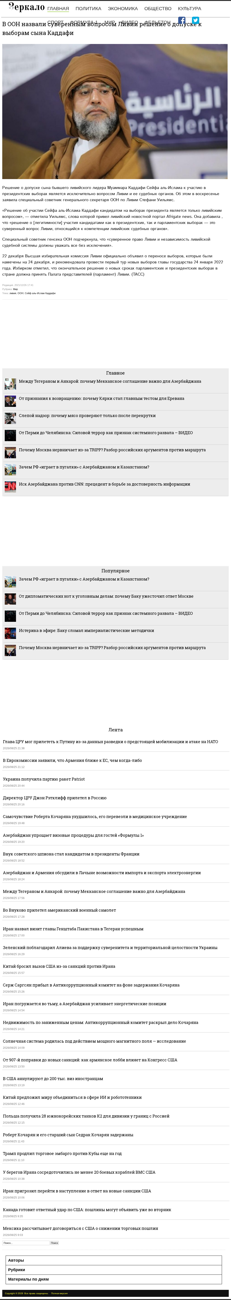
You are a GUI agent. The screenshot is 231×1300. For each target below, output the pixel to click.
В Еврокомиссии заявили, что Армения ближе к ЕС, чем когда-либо (72, 760)
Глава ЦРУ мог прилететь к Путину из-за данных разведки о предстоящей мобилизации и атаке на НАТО (110, 741)
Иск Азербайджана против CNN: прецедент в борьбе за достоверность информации (104, 484)
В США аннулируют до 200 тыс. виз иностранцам (53, 1078)
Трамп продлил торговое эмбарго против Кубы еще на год (62, 1153)
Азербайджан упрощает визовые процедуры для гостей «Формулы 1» (73, 835)
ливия (12, 293)
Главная (58, 8)
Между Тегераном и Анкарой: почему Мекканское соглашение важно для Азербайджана (110, 381)
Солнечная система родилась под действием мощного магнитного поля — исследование (94, 1041)
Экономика (123, 8)
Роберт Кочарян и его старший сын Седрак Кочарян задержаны (68, 1134)
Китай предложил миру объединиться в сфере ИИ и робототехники (72, 1097)
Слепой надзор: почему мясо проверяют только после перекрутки (87, 415)
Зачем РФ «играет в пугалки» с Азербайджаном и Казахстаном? (84, 467)
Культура (189, 8)
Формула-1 (84, 22)
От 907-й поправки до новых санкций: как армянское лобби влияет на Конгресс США (90, 1060)
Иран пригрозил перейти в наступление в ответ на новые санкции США (77, 1191)
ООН (20, 293)
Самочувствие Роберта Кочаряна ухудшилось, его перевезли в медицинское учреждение (95, 816)
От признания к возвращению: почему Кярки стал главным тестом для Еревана (101, 398)
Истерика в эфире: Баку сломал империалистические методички (86, 630)
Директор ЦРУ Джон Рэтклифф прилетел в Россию (55, 797)
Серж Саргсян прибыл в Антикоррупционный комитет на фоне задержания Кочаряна (91, 985)
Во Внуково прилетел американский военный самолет (59, 910)
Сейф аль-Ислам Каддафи (40, 293)
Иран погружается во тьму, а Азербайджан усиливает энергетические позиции (84, 1003)
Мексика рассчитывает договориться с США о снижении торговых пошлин (80, 1228)
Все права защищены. (36, 1293)
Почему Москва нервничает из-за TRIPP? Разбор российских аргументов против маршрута (112, 449)
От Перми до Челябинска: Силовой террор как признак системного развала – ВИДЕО (106, 432)
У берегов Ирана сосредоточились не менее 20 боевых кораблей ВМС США (79, 1172)
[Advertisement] (115, 333)
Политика (88, 8)
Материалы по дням (28, 1279)
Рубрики (16, 1270)
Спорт (55, 22)
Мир (109, 22)
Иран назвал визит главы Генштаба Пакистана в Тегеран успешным (73, 928)
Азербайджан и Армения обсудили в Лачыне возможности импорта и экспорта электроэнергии (102, 872)
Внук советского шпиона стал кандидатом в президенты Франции (71, 854)
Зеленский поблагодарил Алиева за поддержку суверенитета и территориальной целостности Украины (110, 947)
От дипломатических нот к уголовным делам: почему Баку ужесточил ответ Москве (106, 596)
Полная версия (59, 1293)
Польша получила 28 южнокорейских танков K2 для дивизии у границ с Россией (86, 1116)
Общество (157, 8)
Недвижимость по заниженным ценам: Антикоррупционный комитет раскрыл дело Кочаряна (100, 1022)
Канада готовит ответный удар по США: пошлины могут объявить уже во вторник (87, 1209)
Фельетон (158, 22)
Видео (130, 22)
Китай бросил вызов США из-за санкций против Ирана (59, 966)
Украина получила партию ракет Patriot (44, 779)
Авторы (16, 1260)
